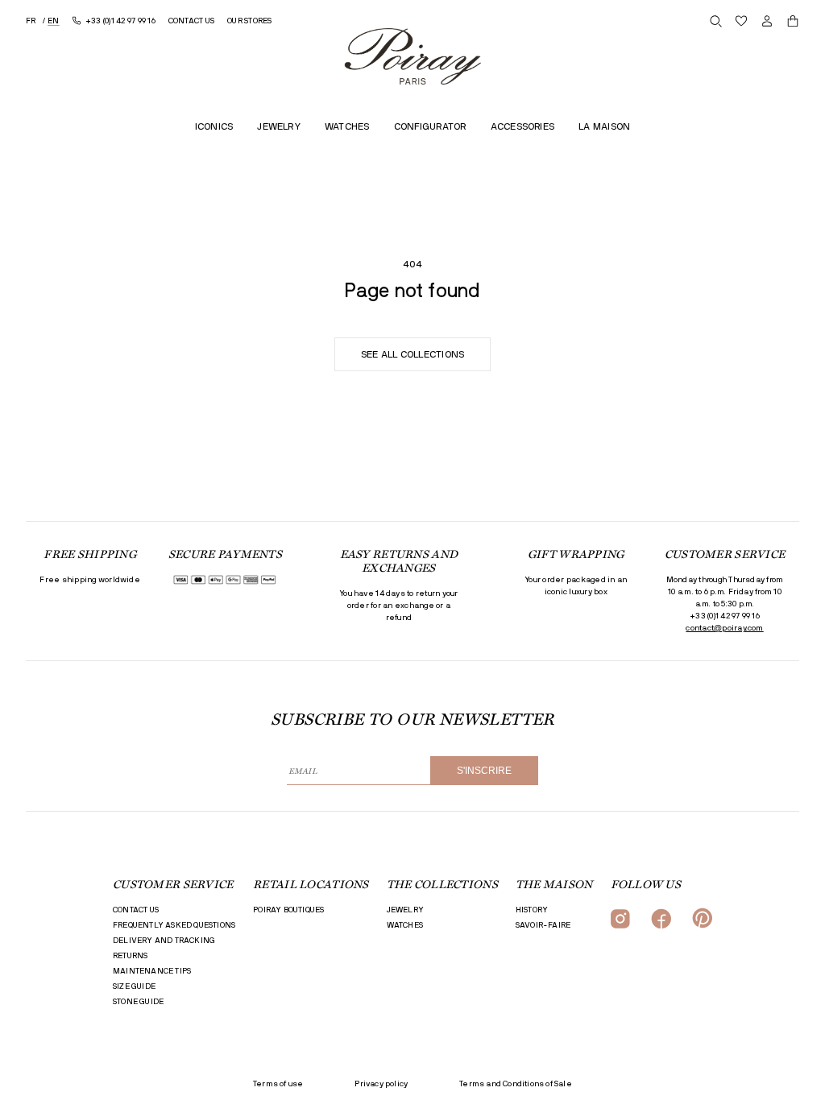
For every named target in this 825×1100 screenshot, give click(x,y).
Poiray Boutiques (288, 910)
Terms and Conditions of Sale (515, 1084)
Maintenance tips (152, 971)
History (532, 910)
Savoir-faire (543, 925)
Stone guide (138, 1002)
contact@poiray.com (724, 628)
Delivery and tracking (164, 941)
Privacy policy (381, 1084)
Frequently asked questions (174, 925)
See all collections (413, 354)
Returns (130, 956)
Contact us (136, 910)
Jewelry (405, 910)
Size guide (134, 986)
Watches (405, 925)
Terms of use (278, 1084)
